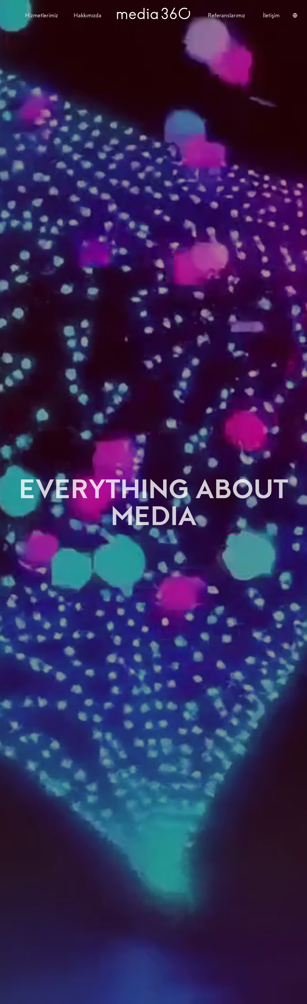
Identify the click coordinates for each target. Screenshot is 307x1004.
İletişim (271, 15)
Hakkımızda (87, 15)
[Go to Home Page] (153, 15)
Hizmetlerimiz (41, 15)
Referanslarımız (226, 15)
